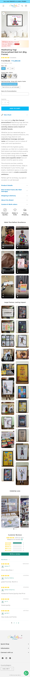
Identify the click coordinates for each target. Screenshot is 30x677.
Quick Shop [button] (5, 644)
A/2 (3, 68)
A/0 (12, 68)
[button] (3, 6)
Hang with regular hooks (9, 84)
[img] (5, 564)
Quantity (3, 99)
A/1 (8, 68)
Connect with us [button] (7, 652)
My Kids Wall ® (17, 675)
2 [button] (14, 623)
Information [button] (5, 648)
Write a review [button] (15, 554)
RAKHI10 (10, 44)
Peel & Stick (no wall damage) (10, 87)
